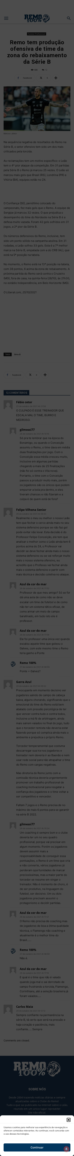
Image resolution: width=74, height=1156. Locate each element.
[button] (68, 1120)
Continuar (37, 1147)
